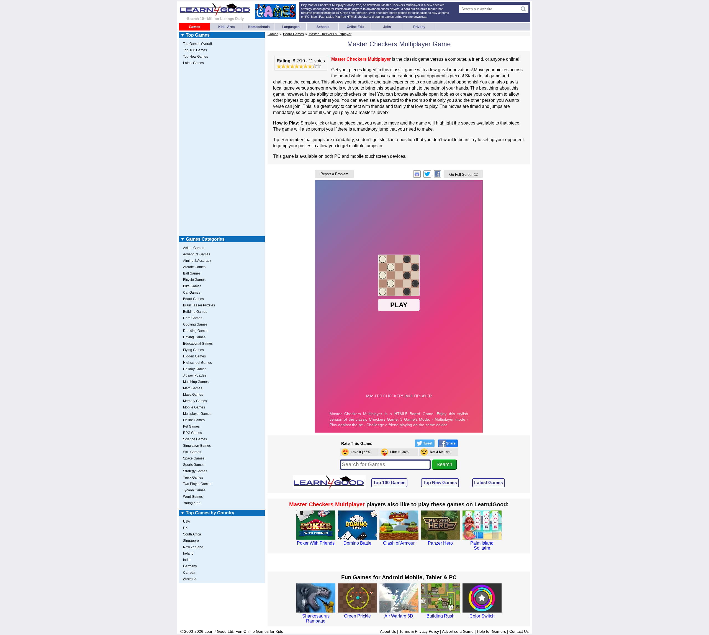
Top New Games (440, 482)
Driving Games (194, 337)
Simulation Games (197, 446)
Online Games (194, 420)
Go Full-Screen (463, 174)
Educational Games (198, 344)
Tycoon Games (194, 490)
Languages (291, 27)
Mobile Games (194, 407)
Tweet (427, 443)
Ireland (188, 553)
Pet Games (191, 426)
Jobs (387, 27)
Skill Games (192, 452)
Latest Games (488, 482)
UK (185, 528)
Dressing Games (195, 331)
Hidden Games (194, 356)
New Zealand (193, 547)
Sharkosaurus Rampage (316, 618)
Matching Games (196, 382)
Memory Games (195, 401)
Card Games (192, 318)
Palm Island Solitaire (482, 545)
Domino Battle (357, 543)
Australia (189, 579)
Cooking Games (195, 324)
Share (451, 443)
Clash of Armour (399, 543)
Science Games (195, 439)
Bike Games (192, 286)
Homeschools (259, 27)
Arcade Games (194, 267)
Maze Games (193, 395)
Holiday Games (194, 369)
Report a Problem (334, 174)
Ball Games (192, 273)
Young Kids (191, 503)
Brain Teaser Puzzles (199, 305)
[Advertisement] (221, 151)
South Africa (192, 534)
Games (194, 27)
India (187, 560)
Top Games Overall (197, 44)
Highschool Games (197, 363)
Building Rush (440, 616)
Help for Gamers (491, 631)
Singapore (191, 541)
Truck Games (193, 477)
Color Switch (482, 616)
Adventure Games (196, 254)
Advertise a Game (458, 631)
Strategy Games (195, 471)
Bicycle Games (194, 280)
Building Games (195, 312)
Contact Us (519, 631)
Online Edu (355, 27)
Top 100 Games (389, 482)
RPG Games (192, 433)
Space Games (193, 458)
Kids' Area (226, 27)
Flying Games (193, 350)
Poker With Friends (316, 543)
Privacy (419, 27)
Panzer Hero (440, 543)
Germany (190, 566)
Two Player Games (197, 484)
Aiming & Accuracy (197, 261)
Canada (189, 573)
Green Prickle (357, 616)
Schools (323, 27)
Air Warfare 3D (398, 616)
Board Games (293, 34)
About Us (388, 631)
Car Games (191, 292)
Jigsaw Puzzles (194, 375)
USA (186, 522)
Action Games (193, 248)
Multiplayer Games (197, 414)
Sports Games (193, 465)
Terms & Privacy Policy (419, 631)
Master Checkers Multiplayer (330, 34)
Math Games (192, 388)
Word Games (193, 497)
